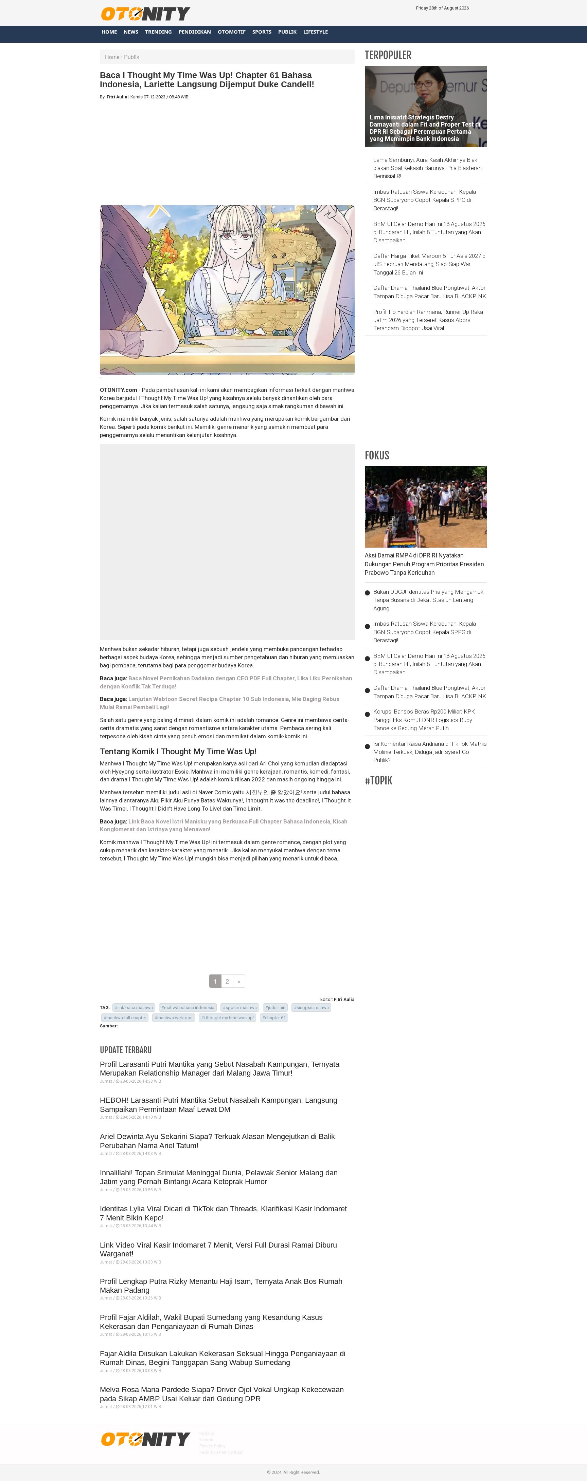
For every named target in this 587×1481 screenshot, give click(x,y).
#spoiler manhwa (240, 1007)
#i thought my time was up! (227, 1017)
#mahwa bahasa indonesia (187, 1007)
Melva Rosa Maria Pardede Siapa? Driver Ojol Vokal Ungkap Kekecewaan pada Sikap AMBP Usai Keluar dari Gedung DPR (222, 1394)
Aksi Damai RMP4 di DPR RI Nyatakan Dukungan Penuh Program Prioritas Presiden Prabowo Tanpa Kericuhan (424, 564)
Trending (158, 31)
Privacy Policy (212, 1445)
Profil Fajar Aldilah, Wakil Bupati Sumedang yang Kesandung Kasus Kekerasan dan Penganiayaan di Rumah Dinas (211, 1321)
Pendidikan (195, 31)
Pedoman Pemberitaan (221, 1452)
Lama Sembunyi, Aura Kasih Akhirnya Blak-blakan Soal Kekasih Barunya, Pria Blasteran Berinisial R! (427, 168)
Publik (287, 31)
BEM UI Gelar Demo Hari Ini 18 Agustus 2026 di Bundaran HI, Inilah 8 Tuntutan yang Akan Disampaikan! (429, 232)
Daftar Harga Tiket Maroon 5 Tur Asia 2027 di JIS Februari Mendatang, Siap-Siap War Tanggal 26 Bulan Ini (429, 264)
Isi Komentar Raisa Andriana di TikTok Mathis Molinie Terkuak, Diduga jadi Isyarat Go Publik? (430, 752)
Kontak (206, 1439)
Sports (261, 31)
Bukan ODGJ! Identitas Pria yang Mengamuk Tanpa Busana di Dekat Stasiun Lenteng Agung (428, 600)
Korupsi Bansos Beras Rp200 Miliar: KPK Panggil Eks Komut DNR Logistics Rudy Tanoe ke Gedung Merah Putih (424, 720)
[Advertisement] (227, 152)
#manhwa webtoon (174, 1017)
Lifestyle (315, 31)
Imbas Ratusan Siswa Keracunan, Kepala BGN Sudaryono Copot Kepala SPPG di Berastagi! (424, 200)
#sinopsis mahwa (311, 1007)
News (131, 31)
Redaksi (207, 1433)
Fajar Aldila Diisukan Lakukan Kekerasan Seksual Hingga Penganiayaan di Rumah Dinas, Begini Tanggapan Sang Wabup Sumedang (222, 1358)
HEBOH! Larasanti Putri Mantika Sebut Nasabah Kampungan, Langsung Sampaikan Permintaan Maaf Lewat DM (218, 1104)
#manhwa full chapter (125, 1017)
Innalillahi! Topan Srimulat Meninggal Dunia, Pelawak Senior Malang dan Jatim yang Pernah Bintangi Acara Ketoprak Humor (219, 1177)
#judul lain (275, 1007)
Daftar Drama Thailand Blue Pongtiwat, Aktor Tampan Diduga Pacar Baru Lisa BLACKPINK (429, 291)
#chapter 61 (274, 1017)
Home (109, 31)
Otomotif (232, 31)
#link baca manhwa (134, 1007)
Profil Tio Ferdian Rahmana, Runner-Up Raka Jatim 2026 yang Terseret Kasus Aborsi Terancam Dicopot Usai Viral (428, 320)
